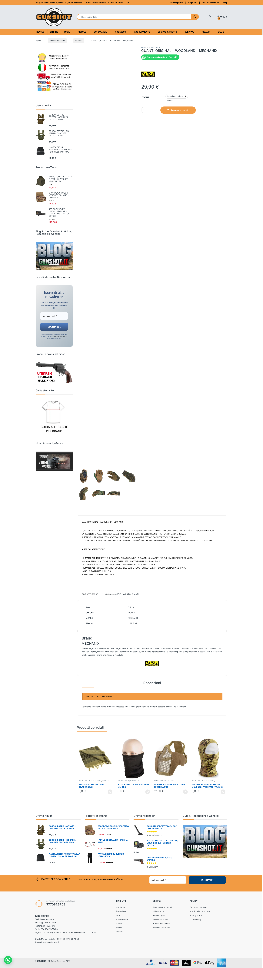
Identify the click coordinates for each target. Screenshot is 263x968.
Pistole (82, 32)
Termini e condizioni (198, 907)
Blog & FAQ (192, 3)
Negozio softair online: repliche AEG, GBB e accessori (59, 3)
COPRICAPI (97, 781)
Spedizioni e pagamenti (200, 911)
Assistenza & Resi (160, 919)
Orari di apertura (177, 3)
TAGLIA (145, 97)
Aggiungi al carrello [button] (108, 792)
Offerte (119, 931)
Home (38, 40)
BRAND (221, 32)
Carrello (119, 923)
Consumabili (100, 32)
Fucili (67, 32)
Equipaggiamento (167, 32)
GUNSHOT (41, 961)
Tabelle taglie (159, 915)
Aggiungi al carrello (180, 110)
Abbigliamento (142, 32)
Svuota (169, 100)
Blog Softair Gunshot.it (162, 907)
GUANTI (78, 40)
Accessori (120, 32)
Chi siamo (120, 907)
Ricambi (206, 32)
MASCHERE (172, 781)
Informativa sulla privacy (60, 336)
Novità (119, 927)
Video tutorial (158, 911)
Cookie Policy (195, 919)
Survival (189, 32)
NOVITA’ (40, 32)
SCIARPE (105, 781)
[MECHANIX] (148, 74)
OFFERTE (54, 32)
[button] (8, 960)
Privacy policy (196, 915)
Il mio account (122, 919)
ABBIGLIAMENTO (57, 40)
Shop (225, 3)
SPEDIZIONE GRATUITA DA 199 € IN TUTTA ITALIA (107, 3)
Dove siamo (121, 911)
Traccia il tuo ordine (210, 3)
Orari (118, 915)
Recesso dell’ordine (161, 927)
